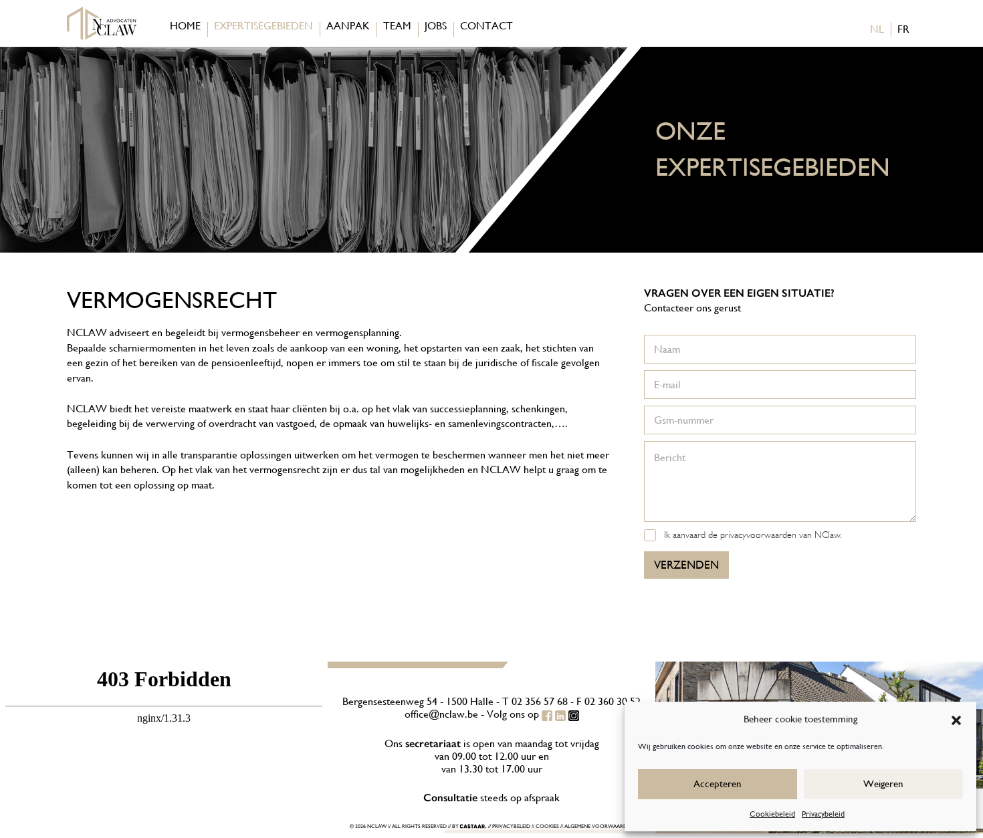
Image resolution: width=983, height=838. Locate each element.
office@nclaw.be (441, 714)
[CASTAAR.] (473, 827)
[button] (956, 719)
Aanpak (348, 25)
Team (397, 25)
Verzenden (686, 564)
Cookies (547, 827)
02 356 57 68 (540, 701)
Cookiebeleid (772, 814)
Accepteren (717, 783)
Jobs (436, 25)
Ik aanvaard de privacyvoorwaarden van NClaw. (752, 534)
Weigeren (883, 783)
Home (185, 25)
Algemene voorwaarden (599, 827)
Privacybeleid (823, 814)
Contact (486, 25)
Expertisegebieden (263, 25)
